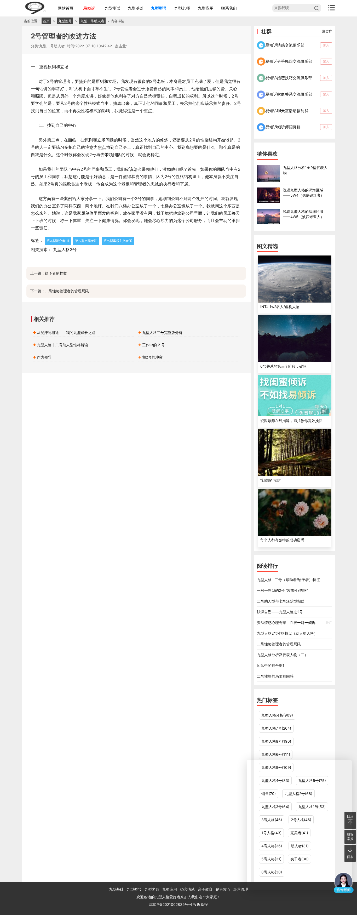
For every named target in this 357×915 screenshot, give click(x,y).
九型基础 (135, 8)
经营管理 (240, 889)
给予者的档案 (56, 273)
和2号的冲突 (152, 357)
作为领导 (44, 357)
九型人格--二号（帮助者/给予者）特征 (288, 579)
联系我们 (229, 8)
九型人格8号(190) (276, 741)
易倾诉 (89, 8)
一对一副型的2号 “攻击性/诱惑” (282, 590)
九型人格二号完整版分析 (162, 332)
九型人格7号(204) (276, 728)
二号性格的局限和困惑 (275, 676)
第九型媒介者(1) (58, 241)
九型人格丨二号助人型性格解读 (62, 345)
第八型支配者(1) (86, 241)
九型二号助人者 (92, 21)
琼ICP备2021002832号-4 (171, 904)
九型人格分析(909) (277, 715)
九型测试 (112, 8)
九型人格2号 (65, 249)
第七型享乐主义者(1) (117, 241)
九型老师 (182, 8)
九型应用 (206, 8)
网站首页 (65, 8)
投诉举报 (200, 904)
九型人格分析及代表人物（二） (282, 654)
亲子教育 (205, 889)
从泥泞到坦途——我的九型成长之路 (66, 332)
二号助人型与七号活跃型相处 (280, 601)
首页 (46, 21)
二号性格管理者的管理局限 (67, 291)
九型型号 (159, 8)
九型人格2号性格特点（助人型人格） (287, 633)
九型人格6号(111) (275, 754)
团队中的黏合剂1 (270, 665)
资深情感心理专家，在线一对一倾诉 (294, 622)
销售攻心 (223, 889)
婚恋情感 (187, 889)
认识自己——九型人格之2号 (280, 612)
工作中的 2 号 (153, 345)
